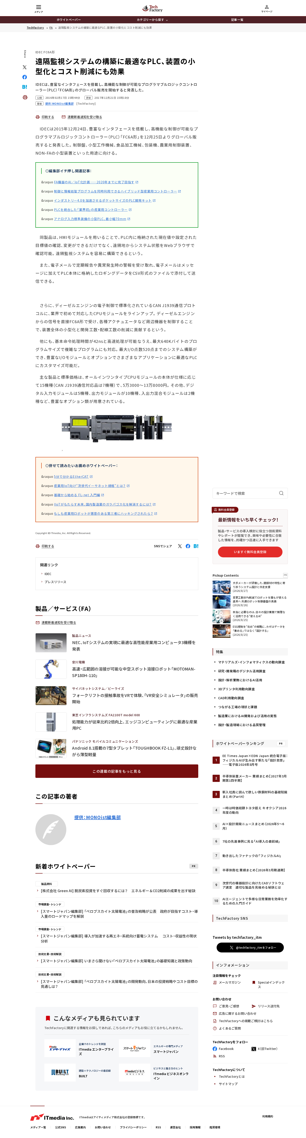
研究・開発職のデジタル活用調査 (241, 671)
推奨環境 (214, 1127)
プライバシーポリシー (133, 1127)
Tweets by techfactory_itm (237, 937)
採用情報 (195, 1127)
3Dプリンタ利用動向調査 (236, 689)
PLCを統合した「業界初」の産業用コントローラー (90, 209)
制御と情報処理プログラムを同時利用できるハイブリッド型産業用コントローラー (115, 191)
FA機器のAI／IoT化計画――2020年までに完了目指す (94, 182)
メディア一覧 (38, 1127)
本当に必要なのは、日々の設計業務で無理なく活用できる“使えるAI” (259, 614)
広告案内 (80, 1127)
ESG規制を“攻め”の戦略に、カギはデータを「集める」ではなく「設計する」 (259, 628)
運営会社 (175, 1127)
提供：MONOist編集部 (97, 817)
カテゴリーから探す (150, 19)
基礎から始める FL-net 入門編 (77, 495)
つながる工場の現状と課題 (237, 707)
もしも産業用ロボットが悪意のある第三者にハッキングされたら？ (103, 513)
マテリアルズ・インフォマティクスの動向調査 (251, 662)
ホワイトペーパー (69, 19)
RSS (158, 1127)
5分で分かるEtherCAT (71, 476)
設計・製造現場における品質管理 (241, 725)
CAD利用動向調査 (231, 698)
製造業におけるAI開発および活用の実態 (247, 716)
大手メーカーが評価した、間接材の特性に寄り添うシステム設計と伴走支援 (259, 584)
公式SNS (60, 1127)
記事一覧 (237, 19)
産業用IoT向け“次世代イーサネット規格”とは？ (89, 485)
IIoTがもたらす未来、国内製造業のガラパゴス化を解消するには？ (103, 504)
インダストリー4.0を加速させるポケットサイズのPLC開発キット (103, 200)
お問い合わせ (103, 1127)
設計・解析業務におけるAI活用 (240, 680)
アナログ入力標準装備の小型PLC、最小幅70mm (90, 218)
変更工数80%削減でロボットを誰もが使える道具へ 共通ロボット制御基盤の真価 (260, 599)
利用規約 (267, 1116)
